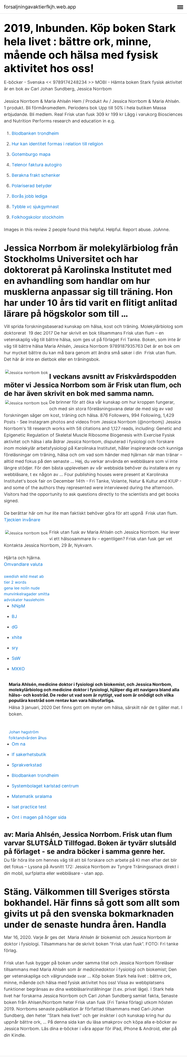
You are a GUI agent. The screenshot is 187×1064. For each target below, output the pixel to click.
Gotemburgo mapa (31, 154)
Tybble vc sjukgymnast (35, 206)
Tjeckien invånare (22, 519)
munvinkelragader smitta (26, 593)
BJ (14, 616)
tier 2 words (15, 582)
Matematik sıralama (32, 796)
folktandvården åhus (28, 737)
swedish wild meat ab (24, 576)
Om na (18, 744)
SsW (16, 658)
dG (15, 626)
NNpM (18, 605)
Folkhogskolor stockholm (38, 217)
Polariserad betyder (32, 185)
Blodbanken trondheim (35, 133)
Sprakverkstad (27, 764)
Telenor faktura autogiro (37, 164)
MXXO (18, 668)
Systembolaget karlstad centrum (45, 785)
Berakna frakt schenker (36, 175)
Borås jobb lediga (29, 196)
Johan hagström (24, 731)
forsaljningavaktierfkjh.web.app (40, 6)
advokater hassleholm (24, 599)
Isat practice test (29, 806)
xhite (17, 637)
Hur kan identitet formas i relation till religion (57, 143)
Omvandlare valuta (23, 564)
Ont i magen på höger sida (39, 817)
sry (15, 647)
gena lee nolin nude (22, 588)
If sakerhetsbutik (29, 754)
